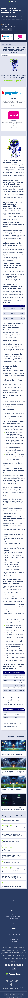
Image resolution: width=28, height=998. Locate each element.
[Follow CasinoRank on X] (12, 965)
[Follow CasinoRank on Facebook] (6, 965)
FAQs (14, 923)
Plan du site (14, 941)
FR (13, 968)
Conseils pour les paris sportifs (13, 916)
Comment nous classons (14, 937)
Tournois (14, 902)
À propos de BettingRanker (13, 932)
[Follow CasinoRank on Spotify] (18, 965)
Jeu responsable (14, 918)
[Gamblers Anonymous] (11, 981)
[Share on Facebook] (5, 29)
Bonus (13, 895)
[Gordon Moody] (13, 984)
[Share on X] (2, 29)
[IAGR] (7, 981)
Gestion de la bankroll (13, 921)
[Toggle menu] (2, 1)
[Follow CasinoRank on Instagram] (9, 965)
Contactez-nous (14, 939)
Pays (14, 900)
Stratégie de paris (13, 914)
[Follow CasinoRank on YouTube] (15, 965)
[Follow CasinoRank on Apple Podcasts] (21, 965)
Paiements (13, 898)
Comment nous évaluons (14, 934)
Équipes (14, 905)
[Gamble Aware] (12, 988)
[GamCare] (18, 981)
